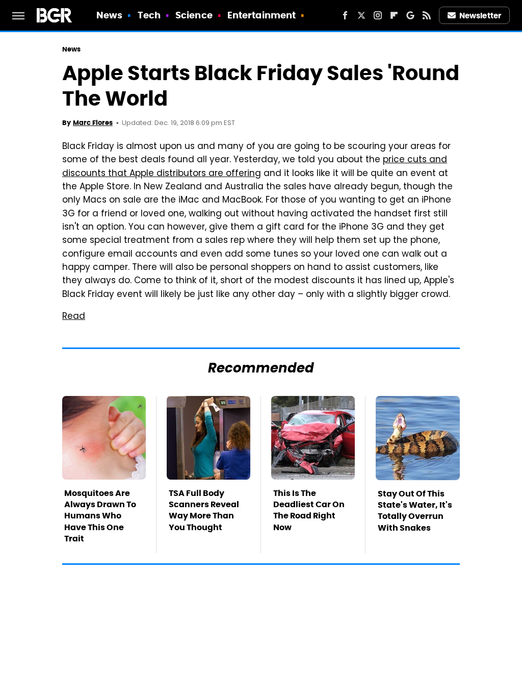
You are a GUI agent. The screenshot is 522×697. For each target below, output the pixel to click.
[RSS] (427, 15)
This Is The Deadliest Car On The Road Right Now (309, 510)
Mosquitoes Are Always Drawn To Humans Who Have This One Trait (100, 516)
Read (73, 317)
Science (194, 15)
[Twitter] (361, 15)
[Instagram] (378, 15)
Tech (149, 15)
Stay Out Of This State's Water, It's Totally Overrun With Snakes (415, 510)
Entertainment (261, 15)
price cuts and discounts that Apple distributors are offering (254, 167)
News (109, 15)
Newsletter (480, 15)
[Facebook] (345, 15)
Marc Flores (93, 122)
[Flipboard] (394, 15)
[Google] (410, 15)
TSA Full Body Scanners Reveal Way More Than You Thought (204, 510)
